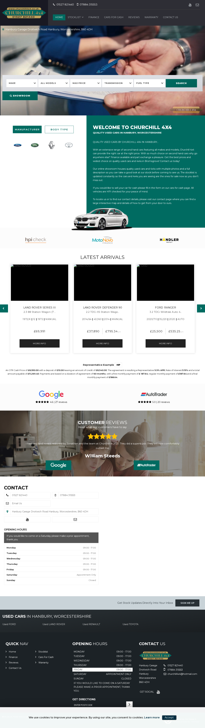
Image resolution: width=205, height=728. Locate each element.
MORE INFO (39, 343)
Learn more (152, 717)
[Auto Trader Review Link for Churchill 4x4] (146, 465)
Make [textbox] (12, 83)
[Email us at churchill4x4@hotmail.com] (197, 5)
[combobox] (22, 83)
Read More (150, 448)
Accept (169, 717)
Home (59, 17)
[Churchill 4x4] (155, 658)
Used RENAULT (91, 624)
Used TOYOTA (130, 624)
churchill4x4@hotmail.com (182, 674)
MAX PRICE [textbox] (79, 83)
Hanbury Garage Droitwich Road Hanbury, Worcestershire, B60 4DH (49, 29)
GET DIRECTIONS (84, 699)
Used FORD (9, 624)
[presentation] (4, 308)
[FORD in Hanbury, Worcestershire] (17, 145)
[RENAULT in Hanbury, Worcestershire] (51, 145)
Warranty (151, 17)
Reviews (134, 17)
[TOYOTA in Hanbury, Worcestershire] (68, 145)
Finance (93, 17)
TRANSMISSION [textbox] (113, 83)
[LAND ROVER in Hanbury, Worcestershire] (34, 145)
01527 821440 (65, 4)
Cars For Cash (113, 17)
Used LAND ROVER (53, 624)
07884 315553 (88, 4)
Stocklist (74, 17)
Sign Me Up (187, 603)
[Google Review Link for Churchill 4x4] (58, 465)
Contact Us (170, 17)
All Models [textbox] (48, 83)
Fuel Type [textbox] (142, 83)
